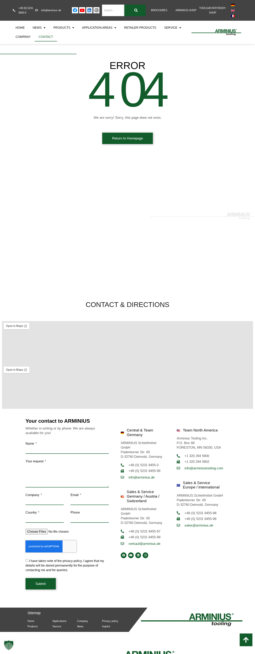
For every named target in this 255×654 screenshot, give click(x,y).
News (37, 27)
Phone (75, 512)
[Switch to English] (233, 10)
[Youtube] (82, 10)
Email (75, 495)
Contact (46, 36)
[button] (9, 645)
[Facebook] (75, 10)
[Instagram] (96, 10)
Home (20, 27)
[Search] (135, 10)
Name (30, 443)
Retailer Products (140, 27)
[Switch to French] (233, 16)
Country (31, 512)
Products (61, 27)
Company (23, 36)
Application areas (97, 27)
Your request (35, 461)
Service (170, 27)
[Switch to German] (233, 5)
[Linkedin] (89, 10)
